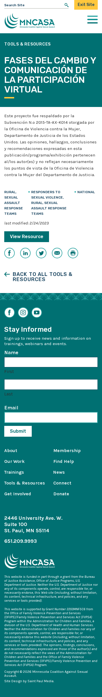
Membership (67, 450)
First (9, 371)
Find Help (63, 461)
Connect (62, 483)
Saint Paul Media (40, 681)
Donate (61, 493)
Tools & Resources (24, 483)
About (10, 450)
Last (8, 394)
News (59, 472)
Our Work (14, 461)
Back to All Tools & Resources (43, 277)
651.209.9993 (20, 541)
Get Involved (17, 493)
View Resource (26, 236)
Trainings (14, 472)
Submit (18, 431)
